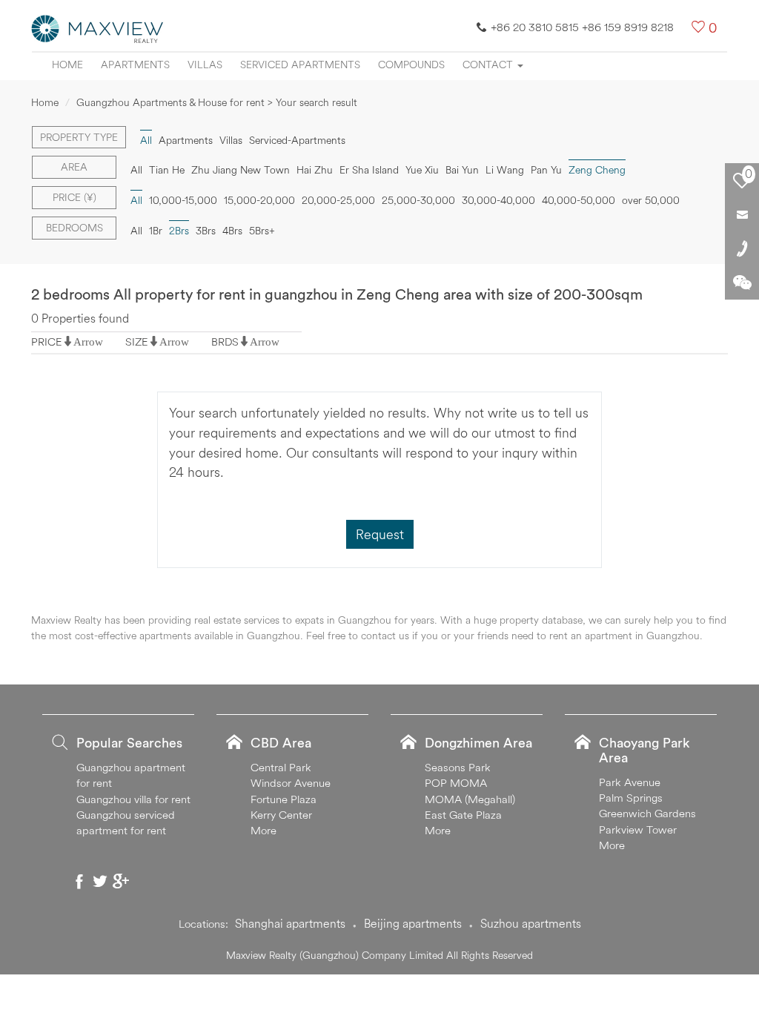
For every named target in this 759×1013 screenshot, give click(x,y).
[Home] (98, 27)
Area (74, 167)
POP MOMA (456, 783)
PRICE (46, 341)
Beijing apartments (413, 923)
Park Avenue (629, 782)
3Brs (206, 230)
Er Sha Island (369, 169)
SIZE (136, 341)
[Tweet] (100, 881)
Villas (205, 64)
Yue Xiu (422, 169)
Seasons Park (458, 767)
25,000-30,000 (418, 200)
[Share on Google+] (121, 881)
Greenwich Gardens (647, 813)
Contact (489, 64)
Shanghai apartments (290, 923)
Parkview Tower (638, 829)
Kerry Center (281, 815)
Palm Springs (631, 798)
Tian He (167, 169)
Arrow (88, 341)
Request (380, 534)
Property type (79, 137)
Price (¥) (74, 197)
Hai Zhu (314, 169)
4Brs (232, 230)
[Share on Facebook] (79, 881)
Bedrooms (74, 227)
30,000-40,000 (498, 200)
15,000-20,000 (259, 200)
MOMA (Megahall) (470, 799)
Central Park (281, 767)
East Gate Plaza (463, 815)
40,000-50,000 (578, 200)
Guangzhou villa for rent (133, 799)
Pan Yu (546, 169)
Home (67, 64)
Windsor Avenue (291, 783)
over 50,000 (651, 200)
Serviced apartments (300, 64)
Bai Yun (462, 169)
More (263, 830)
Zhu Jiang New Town (240, 169)
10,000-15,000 (183, 200)
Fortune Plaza (283, 799)
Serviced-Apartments (297, 140)
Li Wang (504, 169)
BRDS (225, 341)
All (136, 169)
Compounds (411, 64)
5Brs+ (262, 230)
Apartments (135, 64)
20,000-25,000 (338, 200)
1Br (155, 230)
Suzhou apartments (530, 923)
